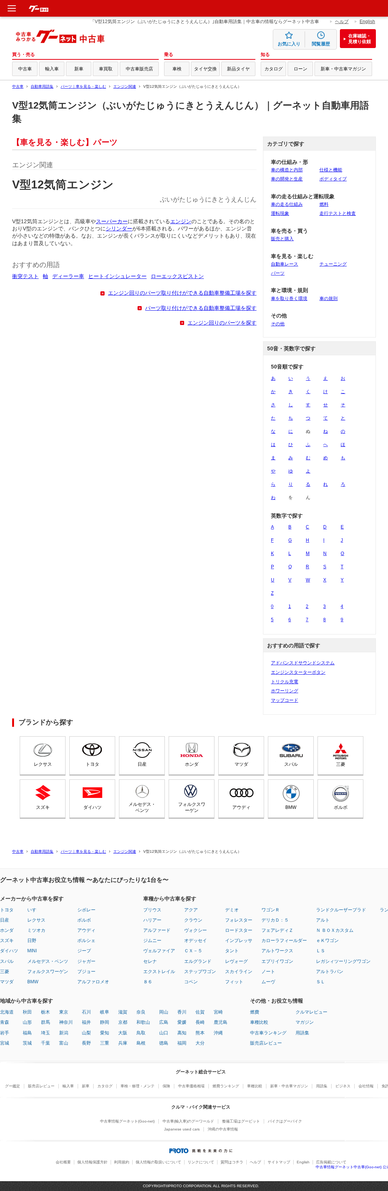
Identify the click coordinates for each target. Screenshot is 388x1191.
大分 (200, 1043)
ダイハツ (92, 807)
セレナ (150, 961)
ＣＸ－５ (193, 950)
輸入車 (52, 69)
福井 (86, 1022)
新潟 (63, 1033)
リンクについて (201, 1162)
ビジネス (342, 1086)
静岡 (104, 1022)
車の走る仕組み (287, 204)
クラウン (193, 920)
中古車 (25, 69)
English (367, 21)
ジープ (84, 950)
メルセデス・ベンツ (142, 807)
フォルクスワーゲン (191, 807)
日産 (142, 764)
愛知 (104, 1033)
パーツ (278, 273)
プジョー (86, 971)
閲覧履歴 (321, 44)
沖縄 (218, 1033)
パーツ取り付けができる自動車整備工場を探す (201, 308)
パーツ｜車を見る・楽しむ (83, 86)
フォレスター (238, 920)
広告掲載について (331, 1162)
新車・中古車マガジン (343, 69)
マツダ (241, 764)
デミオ (232, 910)
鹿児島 (220, 1022)
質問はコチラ (232, 1162)
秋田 (27, 1012)
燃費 (254, 1012)
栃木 (45, 1012)
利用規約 (121, 1162)
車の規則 (328, 298)
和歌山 (143, 1022)
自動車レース (284, 264)
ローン (300, 69)
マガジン (305, 1022)
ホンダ (192, 764)
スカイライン (238, 971)
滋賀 (122, 1012)
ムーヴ (268, 981)
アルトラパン (329, 971)
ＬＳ (320, 950)
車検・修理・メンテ (137, 1086)
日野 (31, 940)
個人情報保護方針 (92, 1162)
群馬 (45, 1022)
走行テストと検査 (337, 213)
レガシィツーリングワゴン (343, 961)
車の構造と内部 (287, 170)
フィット (234, 981)
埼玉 (45, 1033)
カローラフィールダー (284, 940)
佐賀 (200, 1012)
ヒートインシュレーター (117, 276)
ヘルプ (342, 21)
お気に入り (289, 44)
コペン (191, 981)
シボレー (86, 910)
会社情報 (366, 1086)
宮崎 (218, 1012)
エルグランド (197, 961)
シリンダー (119, 229)
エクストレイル (159, 971)
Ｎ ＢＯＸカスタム (335, 930)
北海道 (7, 1012)
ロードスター (238, 930)
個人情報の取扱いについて (158, 1162)
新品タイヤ (238, 69)
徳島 (163, 1043)
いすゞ (34, 910)
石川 (86, 1012)
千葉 (45, 1043)
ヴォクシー (195, 930)
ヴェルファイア (159, 950)
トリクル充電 (284, 681)
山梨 (86, 1033)
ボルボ (340, 807)
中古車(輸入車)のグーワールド (188, 1121)
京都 (122, 1022)
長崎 (200, 1022)
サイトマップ (279, 1162)
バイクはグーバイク (285, 1121)
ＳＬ (320, 981)
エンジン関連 (124, 86)
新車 (78, 69)
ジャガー (86, 961)
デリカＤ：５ (275, 920)
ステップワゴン (200, 971)
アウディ (241, 807)
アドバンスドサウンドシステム (303, 662)
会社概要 (63, 1162)
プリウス (152, 910)
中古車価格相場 (191, 1086)
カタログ (273, 69)
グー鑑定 (12, 1086)
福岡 (181, 1043)
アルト (323, 920)
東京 (63, 1012)
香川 (181, 1012)
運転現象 (280, 213)
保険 (166, 1086)
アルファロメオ (93, 981)
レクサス (43, 764)
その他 (278, 324)
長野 (86, 1043)
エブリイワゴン (277, 961)
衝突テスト (25, 276)
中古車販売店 (139, 69)
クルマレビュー (311, 1012)
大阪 (122, 1033)
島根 (141, 1043)
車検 (176, 69)
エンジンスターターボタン (298, 672)
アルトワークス (277, 950)
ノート (268, 971)
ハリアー (152, 920)
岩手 (4, 1033)
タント (232, 950)
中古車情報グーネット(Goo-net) (127, 1121)
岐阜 (104, 1012)
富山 (63, 1043)
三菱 (340, 764)
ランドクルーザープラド (341, 910)
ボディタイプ (333, 179)
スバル (291, 764)
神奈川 (66, 1022)
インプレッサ (238, 940)
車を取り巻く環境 (289, 298)
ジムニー (152, 940)
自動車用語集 (42, 86)
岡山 (163, 1012)
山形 (27, 1022)
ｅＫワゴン (327, 940)
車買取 (106, 69)
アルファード (157, 930)
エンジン (180, 221)
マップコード (284, 700)
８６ (147, 981)
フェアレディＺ (277, 930)
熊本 (200, 1033)
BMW (290, 807)
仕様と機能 (330, 170)
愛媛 (181, 1022)
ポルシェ (86, 940)
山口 (163, 1033)
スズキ (43, 807)
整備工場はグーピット (241, 1121)
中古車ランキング (268, 1033)
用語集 (302, 1033)
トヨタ (92, 764)
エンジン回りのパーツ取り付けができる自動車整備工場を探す (182, 293)
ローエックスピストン (177, 276)
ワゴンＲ (270, 910)
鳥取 (141, 1033)
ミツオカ (36, 930)
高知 (181, 1033)
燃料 (324, 204)
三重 (104, 1043)
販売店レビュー (266, 1043)
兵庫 (122, 1043)
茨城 (27, 1043)
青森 (4, 1022)
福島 (27, 1033)
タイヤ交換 (205, 69)
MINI (32, 950)
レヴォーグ (236, 961)
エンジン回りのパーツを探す (222, 323)
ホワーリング (284, 690)
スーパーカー (112, 221)
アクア (191, 910)
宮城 (4, 1043)
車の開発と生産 (287, 179)
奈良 (141, 1012)
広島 (163, 1022)
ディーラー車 (68, 276)
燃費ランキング (226, 1086)
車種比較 (259, 1022)
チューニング (333, 264)
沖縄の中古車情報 (223, 1129)
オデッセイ (195, 940)
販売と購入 (282, 238)
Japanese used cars (182, 1129)
